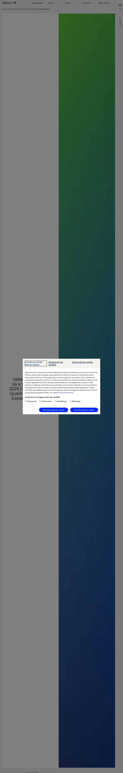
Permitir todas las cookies (84, 410)
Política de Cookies (65, 392)
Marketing (76, 401)
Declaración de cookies (55, 363)
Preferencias (47, 401)
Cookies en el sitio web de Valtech (34, 363)
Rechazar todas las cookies (53, 410)
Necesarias (31, 401)
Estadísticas (62, 401)
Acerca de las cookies (82, 362)
